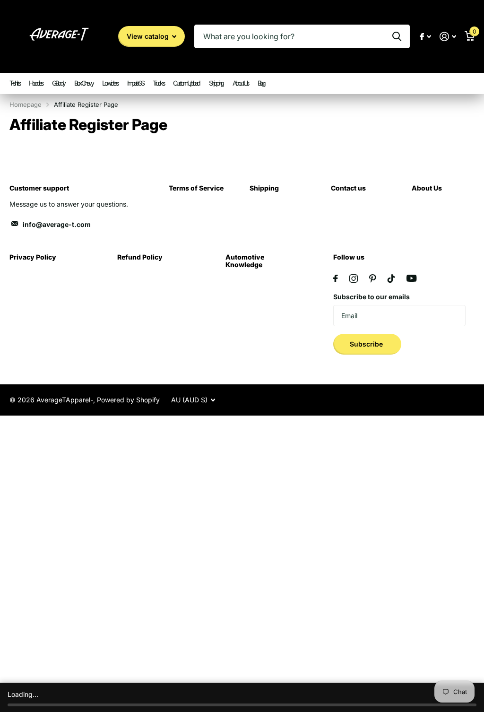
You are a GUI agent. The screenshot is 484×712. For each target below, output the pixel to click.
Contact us (348, 188)
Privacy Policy (32, 257)
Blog (261, 83)
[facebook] (335, 278)
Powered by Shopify (128, 400)
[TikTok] (391, 278)
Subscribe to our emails (371, 297)
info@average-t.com (57, 224)
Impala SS (135, 83)
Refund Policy (140, 257)
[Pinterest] (372, 278)
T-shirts (14, 83)
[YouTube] (411, 278)
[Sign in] (448, 36)
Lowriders (110, 83)
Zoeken (397, 36)
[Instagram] (353, 278)
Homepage (25, 104)
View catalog (149, 36)
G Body (58, 83)
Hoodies (36, 83)
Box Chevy (83, 83)
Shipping (216, 83)
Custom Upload (186, 83)
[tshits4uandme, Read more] (425, 36)
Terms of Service (196, 188)
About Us (240, 83)
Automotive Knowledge (244, 261)
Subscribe (367, 344)
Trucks (158, 83)
